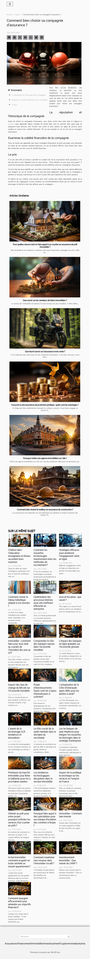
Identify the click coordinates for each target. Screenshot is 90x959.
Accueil (9, 14)
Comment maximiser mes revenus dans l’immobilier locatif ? (44, 860)
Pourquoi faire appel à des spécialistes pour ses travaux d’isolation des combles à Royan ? (45, 820)
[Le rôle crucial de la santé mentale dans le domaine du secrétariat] (45, 718)
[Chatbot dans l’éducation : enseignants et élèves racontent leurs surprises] (19, 540)
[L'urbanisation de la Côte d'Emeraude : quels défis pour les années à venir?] (70, 674)
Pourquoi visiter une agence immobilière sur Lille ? (45, 458)
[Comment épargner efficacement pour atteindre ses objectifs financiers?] (19, 888)
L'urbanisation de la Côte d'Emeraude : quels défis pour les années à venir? (69, 689)
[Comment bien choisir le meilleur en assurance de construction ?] (44, 486)
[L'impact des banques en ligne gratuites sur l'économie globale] (70, 631)
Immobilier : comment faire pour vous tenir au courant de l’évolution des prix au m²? (19, 647)
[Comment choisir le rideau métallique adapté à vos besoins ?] (19, 587)
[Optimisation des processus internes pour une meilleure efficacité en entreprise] (45, 587)
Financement (24, 944)
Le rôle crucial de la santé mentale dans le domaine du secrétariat (45, 733)
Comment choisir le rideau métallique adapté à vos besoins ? (19, 601)
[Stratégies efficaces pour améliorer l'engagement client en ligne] (70, 540)
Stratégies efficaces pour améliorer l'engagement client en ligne (69, 554)
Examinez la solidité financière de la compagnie (30, 100)
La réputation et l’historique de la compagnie (29, 95)
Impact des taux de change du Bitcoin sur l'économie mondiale (19, 688)
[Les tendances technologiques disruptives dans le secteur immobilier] (45, 762)
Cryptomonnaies (69, 944)
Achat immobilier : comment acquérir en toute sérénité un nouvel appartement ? (19, 862)
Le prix (14, 104)
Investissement (51, 944)
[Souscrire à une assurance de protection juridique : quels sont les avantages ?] (44, 382)
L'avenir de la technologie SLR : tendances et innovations (17, 733)
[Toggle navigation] (10, 4)
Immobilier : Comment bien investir (70, 815)
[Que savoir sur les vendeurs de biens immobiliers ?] (44, 277)
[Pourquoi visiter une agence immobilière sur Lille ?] (44, 435)
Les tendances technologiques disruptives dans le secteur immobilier (43, 777)
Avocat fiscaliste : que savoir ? (70, 598)
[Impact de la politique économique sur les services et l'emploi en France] (70, 762)
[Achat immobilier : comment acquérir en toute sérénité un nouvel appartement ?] (19, 847)
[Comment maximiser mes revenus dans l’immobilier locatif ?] (45, 847)
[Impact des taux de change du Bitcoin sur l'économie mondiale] (19, 674)
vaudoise (11, 124)
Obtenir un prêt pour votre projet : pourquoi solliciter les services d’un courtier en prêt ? (19, 820)
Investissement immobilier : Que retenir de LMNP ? (68, 860)
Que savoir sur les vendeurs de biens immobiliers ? (45, 300)
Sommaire (16, 90)
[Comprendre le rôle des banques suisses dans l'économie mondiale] (45, 631)
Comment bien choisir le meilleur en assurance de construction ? (45, 509)
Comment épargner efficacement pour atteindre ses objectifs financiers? (19, 902)
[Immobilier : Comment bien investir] (70, 803)
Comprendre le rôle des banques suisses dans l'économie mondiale (44, 645)
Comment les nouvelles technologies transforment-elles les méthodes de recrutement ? (45, 557)
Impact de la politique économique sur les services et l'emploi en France (70, 777)
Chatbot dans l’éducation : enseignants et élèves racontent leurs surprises (19, 556)
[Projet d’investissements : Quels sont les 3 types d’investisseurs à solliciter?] (45, 674)
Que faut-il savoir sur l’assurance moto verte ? (45, 351)
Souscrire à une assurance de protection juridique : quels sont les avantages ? (45, 405)
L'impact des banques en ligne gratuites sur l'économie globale (70, 644)
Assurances (11, 944)
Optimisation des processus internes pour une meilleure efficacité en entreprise (43, 603)
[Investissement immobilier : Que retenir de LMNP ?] (70, 847)
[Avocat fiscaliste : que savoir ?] (70, 587)
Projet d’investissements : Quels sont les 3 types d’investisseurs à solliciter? (45, 691)
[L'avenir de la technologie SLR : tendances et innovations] (19, 718)
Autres (17, 14)
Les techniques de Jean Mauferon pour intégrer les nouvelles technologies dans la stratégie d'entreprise (70, 735)
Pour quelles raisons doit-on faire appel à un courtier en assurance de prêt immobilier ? (45, 246)
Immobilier (37, 944)
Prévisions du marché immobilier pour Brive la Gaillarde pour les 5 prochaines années (19, 777)
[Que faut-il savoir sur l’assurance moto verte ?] (44, 328)
